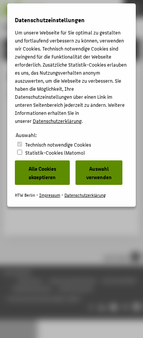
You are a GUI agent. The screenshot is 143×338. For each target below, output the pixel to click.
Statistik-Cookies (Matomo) (55, 153)
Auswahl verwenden (99, 172)
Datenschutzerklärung (57, 121)
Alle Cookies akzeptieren (42, 172)
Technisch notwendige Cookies (58, 144)
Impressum (49, 195)
